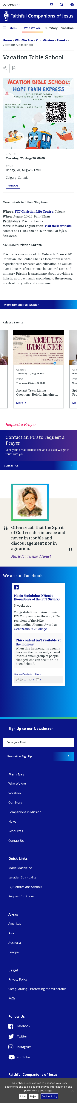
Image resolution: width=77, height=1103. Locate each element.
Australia (14, 943)
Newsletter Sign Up (19, 756)
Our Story (51, 28)
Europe (13, 952)
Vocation (67, 28)
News (12, 821)
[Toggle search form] (61, 4)
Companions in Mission (24, 812)
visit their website (58, 226)
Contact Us (11, 465)
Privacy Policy (17, 979)
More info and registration (21, 304)
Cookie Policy (49, 1096)
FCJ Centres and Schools (25, 887)
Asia (11, 933)
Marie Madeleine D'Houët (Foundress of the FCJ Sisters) (37, 597)
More (19, 403)
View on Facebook (23, 674)
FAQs (12, 998)
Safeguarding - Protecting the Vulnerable (37, 989)
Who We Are (32, 28)
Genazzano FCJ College (30, 629)
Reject (34, 1096)
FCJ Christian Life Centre (34, 211)
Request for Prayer (21, 896)
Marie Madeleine (20, 868)
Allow (23, 1096)
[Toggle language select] (72, 4)
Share (38, 674)
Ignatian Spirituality (22, 877)
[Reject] (72, 1091)
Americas (13, 185)
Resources (15, 831)
